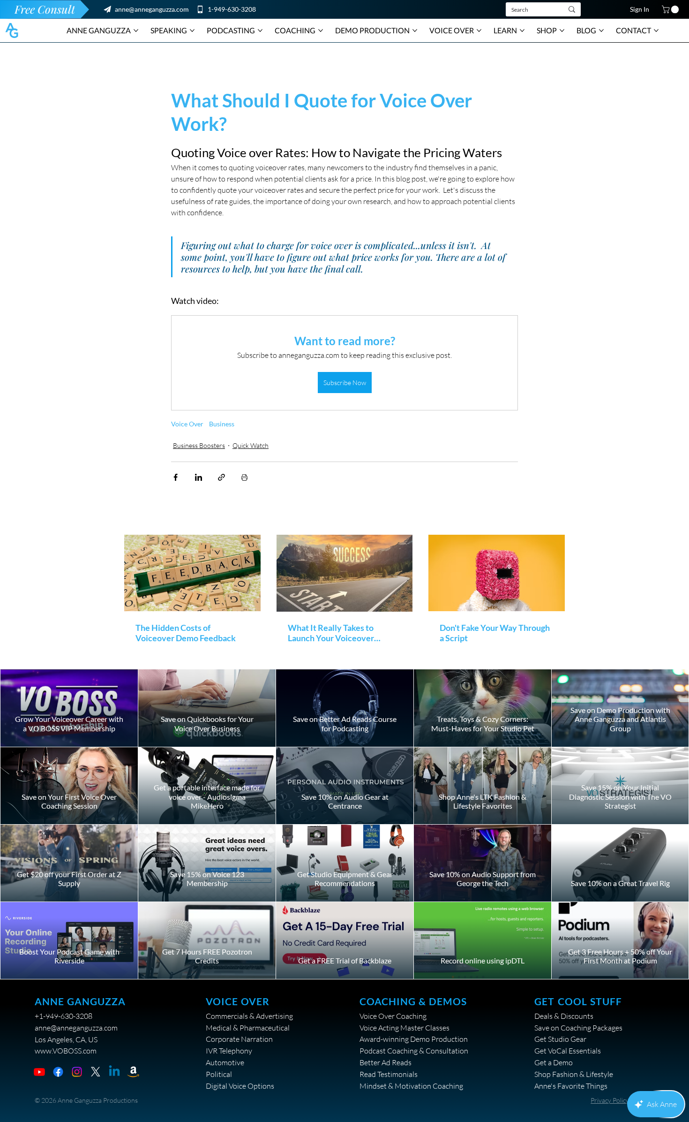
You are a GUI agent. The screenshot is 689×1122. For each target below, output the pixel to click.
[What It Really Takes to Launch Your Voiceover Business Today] (345, 573)
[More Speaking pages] (192, 30)
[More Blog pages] (601, 30)
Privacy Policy (610, 1100)
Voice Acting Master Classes (404, 1027)
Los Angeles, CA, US (66, 1039)
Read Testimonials (388, 1074)
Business (221, 424)
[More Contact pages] (656, 30)
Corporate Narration (239, 1039)
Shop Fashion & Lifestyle (573, 1074)
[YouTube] (39, 1071)
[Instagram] (76, 1071)
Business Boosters (199, 445)
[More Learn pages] (522, 30)
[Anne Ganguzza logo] (11, 30)
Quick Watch (250, 445)
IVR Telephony (229, 1050)
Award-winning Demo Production (413, 1039)
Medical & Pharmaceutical (248, 1027)
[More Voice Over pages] (479, 30)
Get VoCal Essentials (567, 1050)
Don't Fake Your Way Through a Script (495, 632)
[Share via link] (221, 477)
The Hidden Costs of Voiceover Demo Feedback (185, 632)
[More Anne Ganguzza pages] (136, 30)
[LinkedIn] (114, 1071)
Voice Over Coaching (393, 1016)
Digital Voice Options (240, 1086)
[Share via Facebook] (175, 477)
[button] (671, 9)
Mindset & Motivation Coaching (411, 1086)
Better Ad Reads (385, 1062)
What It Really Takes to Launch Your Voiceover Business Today (331, 632)
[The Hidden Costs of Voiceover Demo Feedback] (192, 573)
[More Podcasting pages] (260, 30)
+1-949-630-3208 (63, 1016)
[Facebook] (58, 1071)
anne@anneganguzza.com (152, 9)
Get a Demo (553, 1062)
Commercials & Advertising (249, 1016)
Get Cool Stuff (578, 1001)
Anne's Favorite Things (570, 1086)
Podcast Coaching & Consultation (413, 1050)
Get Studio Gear (560, 1039)
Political (219, 1074)
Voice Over (187, 424)
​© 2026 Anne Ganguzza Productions (86, 1100)
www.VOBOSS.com (66, 1050)
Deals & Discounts (563, 1016)
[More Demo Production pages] (414, 30)
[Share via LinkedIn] (198, 477)
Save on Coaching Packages (578, 1027)
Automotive (225, 1062)
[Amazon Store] (133, 1071)
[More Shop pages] (562, 30)
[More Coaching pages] (320, 30)
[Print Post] (244, 477)
